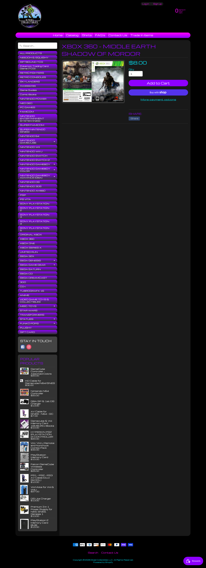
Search (93, 552)
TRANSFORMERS (32, 314)
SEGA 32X (27, 256)
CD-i (23, 286)
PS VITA (25, 199)
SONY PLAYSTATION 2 (34, 209)
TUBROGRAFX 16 (32, 290)
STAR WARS (28, 310)
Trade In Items (141, 35)
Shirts (87, 35)
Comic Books (28, 94)
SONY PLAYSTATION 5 (34, 229)
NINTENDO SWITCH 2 (35, 160)
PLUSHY (26, 327)
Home (58, 35)
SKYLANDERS (30, 81)
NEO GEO (26, 103)
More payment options (158, 99)
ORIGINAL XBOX (31, 234)
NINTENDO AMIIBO (32, 190)
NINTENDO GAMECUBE (38, 141)
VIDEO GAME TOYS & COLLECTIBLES (34, 300)
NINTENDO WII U (31, 151)
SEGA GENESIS (38, 261)
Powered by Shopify (103, 562)
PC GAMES (27, 107)
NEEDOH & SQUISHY (34, 57)
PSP (23, 195)
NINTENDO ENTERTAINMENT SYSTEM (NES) (32, 118)
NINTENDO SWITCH (33, 155)
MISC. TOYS (38, 306)
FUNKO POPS (38, 324)
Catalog (72, 35)
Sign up (157, 4)
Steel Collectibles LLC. (102, 560)
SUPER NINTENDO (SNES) (32, 130)
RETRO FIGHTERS (32, 72)
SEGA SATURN (30, 269)
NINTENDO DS (30, 182)
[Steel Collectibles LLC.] (30, 16)
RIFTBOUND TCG (31, 61)
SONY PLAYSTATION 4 (34, 222)
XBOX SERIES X (30, 247)
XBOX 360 (27, 238)
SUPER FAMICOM (32, 125)
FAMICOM (27, 111)
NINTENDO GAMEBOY (38, 165)
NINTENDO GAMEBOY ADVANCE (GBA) (38, 176)
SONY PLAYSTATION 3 (34, 215)
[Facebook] (22, 346)
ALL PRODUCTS (31, 53)
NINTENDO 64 (29, 136)
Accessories (28, 85)
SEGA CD (26, 273)
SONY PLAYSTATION (34, 203)
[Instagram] (28, 346)
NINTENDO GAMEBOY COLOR (38, 170)
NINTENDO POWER (33, 98)
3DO (23, 282)
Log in (145, 4)
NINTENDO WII (30, 147)
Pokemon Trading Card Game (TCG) (34, 67)
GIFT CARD (27, 332)
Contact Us (117, 35)
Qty (131, 69)
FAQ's (100, 35)
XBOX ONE (27, 243)
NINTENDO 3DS (30, 186)
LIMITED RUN (29, 252)
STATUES (38, 319)
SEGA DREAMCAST (33, 277)
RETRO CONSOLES (33, 77)
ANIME (24, 295)
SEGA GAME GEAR (38, 265)
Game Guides (28, 90)
